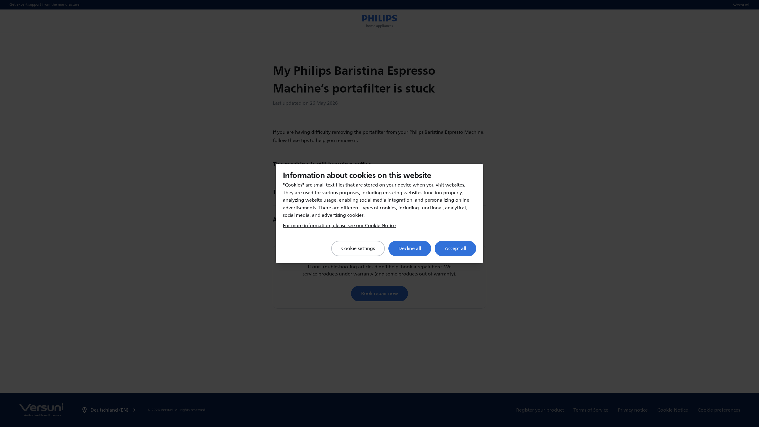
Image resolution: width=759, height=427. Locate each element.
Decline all (409, 248)
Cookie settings (358, 248)
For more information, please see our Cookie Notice (339, 225)
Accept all (455, 248)
